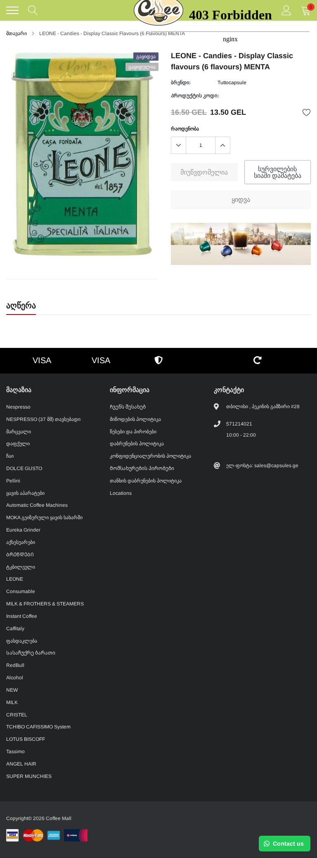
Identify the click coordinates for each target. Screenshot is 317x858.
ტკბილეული (20, 567)
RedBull (15, 665)
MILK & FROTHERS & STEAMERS (45, 604)
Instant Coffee (21, 616)
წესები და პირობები (133, 432)
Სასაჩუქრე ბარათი (30, 653)
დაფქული (18, 444)
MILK (12, 702)
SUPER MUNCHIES (29, 776)
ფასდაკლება (21, 641)
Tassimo (15, 751)
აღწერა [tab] (21, 305)
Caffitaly (15, 628)
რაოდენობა (185, 129)
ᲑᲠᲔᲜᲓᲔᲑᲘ (20, 555)
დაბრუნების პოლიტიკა (137, 444)
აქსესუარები (20, 542)
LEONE (14, 579)
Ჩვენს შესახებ (128, 407)
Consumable (20, 591)
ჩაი (10, 456)
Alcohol (14, 678)
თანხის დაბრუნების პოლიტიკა (146, 481)
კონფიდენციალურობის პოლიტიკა (150, 456)
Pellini (13, 481)
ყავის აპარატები (25, 493)
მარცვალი (18, 432)
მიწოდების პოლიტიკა (135, 419)
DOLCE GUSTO (24, 468)
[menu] (12, 10)
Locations (121, 493)
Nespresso (18, 407)
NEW (12, 690)
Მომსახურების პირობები (142, 468)
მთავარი (16, 33)
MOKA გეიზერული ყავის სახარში (44, 517)
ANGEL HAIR (21, 764)
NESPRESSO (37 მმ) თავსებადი (43, 419)
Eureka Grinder (23, 530)
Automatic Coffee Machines (37, 505)
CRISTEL (16, 715)
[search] (33, 10)
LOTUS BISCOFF (25, 739)
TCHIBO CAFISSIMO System (38, 727)
